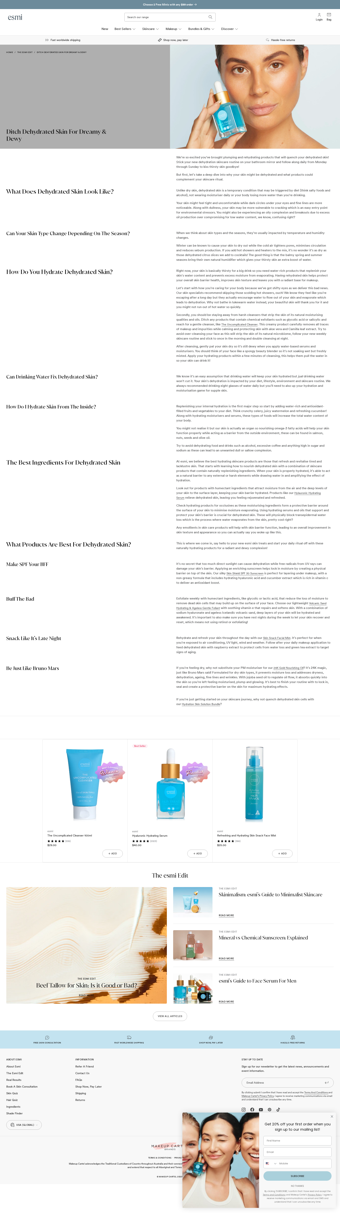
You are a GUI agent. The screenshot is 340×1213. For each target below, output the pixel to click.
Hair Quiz (12, 1100)
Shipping (80, 1093)
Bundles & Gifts (199, 29)
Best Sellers (123, 29)
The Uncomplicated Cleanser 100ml (69, 835)
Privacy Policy (315, 1194)
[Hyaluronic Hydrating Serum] (170, 781)
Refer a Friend (84, 1066)
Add (114, 853)
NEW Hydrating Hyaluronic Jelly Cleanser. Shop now (168, 4)
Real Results (13, 1079)
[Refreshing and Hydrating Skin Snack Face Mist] (255, 781)
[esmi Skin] (15, 17)
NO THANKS (297, 1186)
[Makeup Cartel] (170, 1146)
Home (9, 52)
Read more (86, 995)
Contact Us (82, 1073)
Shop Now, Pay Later (88, 1086)
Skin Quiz (12, 1093)
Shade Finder (14, 1113)
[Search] (210, 17)
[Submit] (326, 1082)
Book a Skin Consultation (22, 1086)
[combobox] (270, 1163)
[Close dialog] (332, 1116)
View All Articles (170, 1016)
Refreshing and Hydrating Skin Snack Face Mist (246, 835)
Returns (80, 1100)
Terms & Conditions (160, 1157)
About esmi (13, 1066)
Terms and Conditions (316, 1092)
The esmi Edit (25, 52)
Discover (227, 29)
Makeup (171, 29)
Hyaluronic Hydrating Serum (149, 835)
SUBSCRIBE (297, 1176)
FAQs (78, 1079)
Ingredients (13, 1106)
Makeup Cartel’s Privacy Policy (258, 1096)
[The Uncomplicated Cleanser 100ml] (85, 781)
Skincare (148, 29)
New (105, 29)
